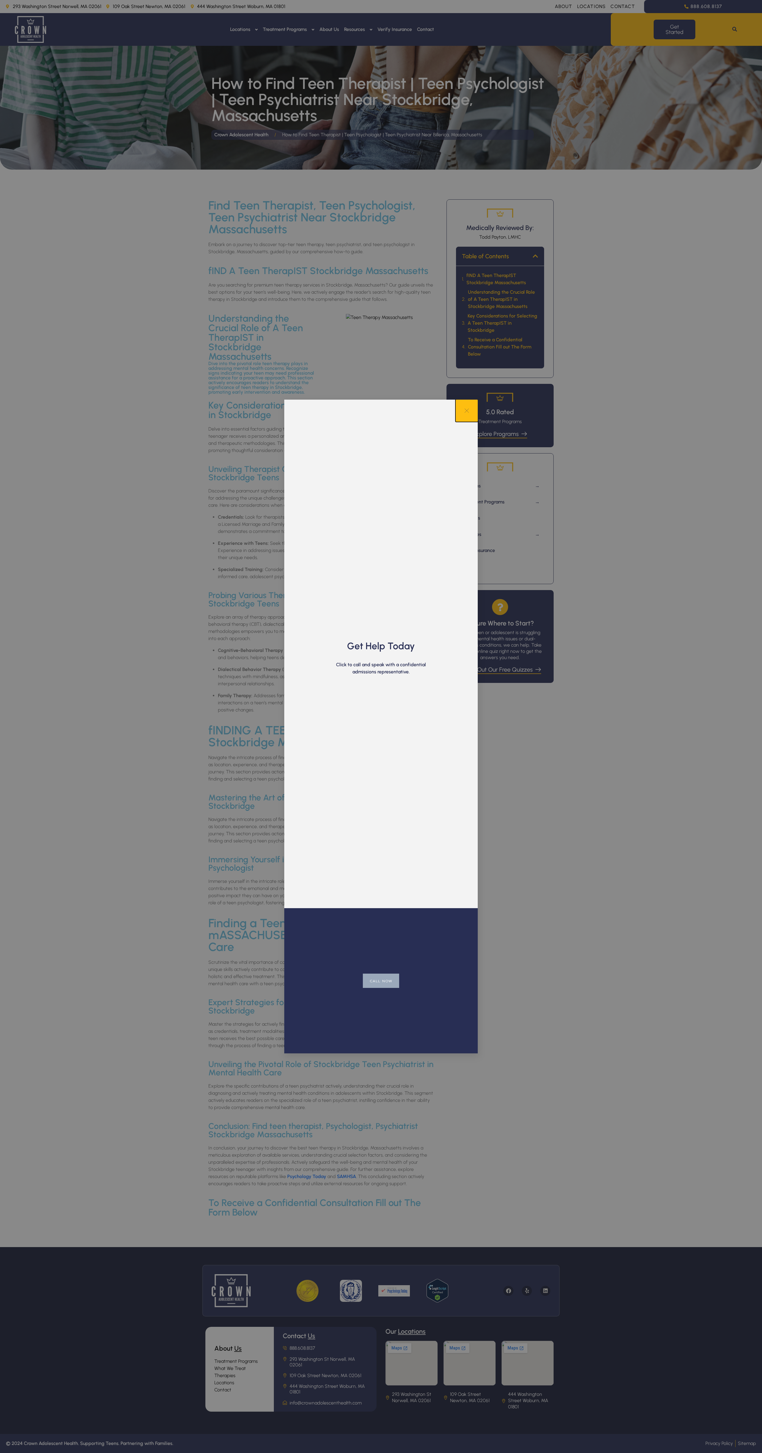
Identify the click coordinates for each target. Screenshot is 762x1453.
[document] (381, 726)
